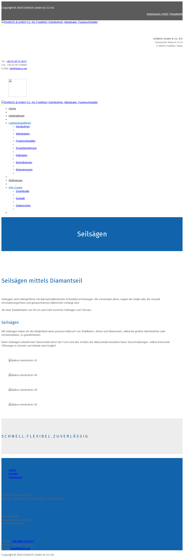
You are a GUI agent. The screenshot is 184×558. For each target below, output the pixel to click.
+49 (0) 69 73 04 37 (16, 61)
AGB (165, 13)
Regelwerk (176, 13)
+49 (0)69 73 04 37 (23, 541)
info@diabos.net (18, 68)
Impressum (154, 13)
